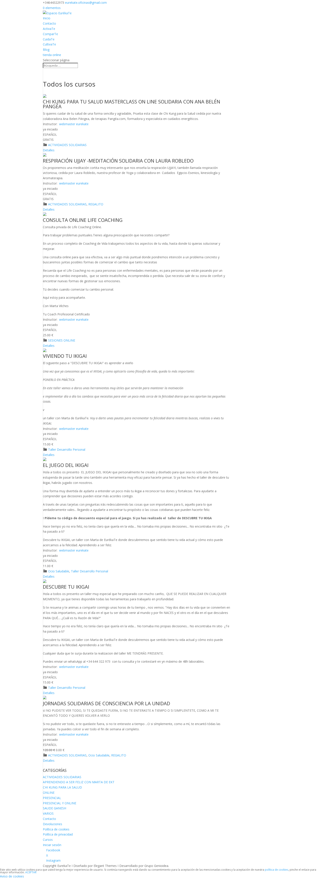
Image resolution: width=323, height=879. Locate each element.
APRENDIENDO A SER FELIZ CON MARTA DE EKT (78, 782)
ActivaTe (49, 29)
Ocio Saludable (58, 571)
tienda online (52, 55)
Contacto (49, 23)
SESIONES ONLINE (61, 340)
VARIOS (48, 813)
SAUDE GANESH (54, 808)
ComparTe (50, 34)
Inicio (46, 18)
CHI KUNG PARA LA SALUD (62, 787)
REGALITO (95, 204)
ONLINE (48, 792)
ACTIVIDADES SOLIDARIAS (67, 145)
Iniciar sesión (52, 845)
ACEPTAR (30, 872)
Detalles (48, 150)
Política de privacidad (58, 834)
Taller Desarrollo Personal (66, 449)
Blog (46, 49)
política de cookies (276, 870)
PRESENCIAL (52, 798)
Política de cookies (56, 829)
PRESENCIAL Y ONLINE (59, 803)
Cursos (48, 839)
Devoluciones (52, 824)
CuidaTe (48, 39)
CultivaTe (49, 44)
